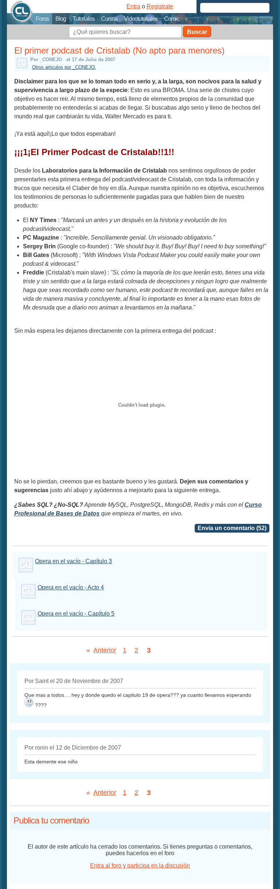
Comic (171, 19)
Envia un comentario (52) (232, 528)
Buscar (197, 32)
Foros (42, 19)
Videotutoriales (141, 19)
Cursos (109, 19)
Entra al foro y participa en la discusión (140, 865)
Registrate (160, 6)
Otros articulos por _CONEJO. (64, 67)
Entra (133, 6)
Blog (60, 19)
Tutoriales (83, 19)
